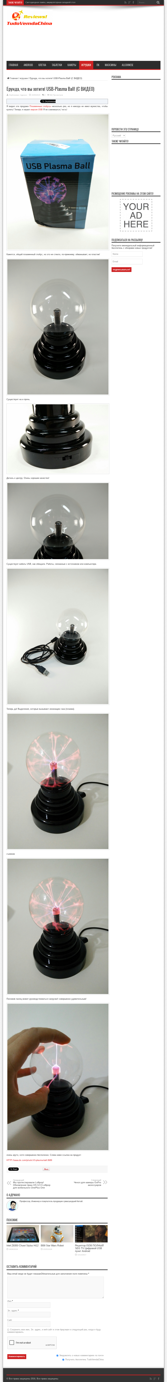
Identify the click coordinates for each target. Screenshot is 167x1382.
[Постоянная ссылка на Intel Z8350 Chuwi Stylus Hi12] (23, 1241)
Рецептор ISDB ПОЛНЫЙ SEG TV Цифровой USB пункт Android (89, 1248)
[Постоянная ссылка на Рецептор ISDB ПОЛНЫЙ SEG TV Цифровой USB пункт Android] (91, 1241)
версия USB (37, 109)
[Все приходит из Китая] (30, 23)
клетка (42, 65)
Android (28, 65)
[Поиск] (158, 2)
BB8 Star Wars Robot (52, 1245)
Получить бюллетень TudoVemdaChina (84, 1359)
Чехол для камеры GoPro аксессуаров (87, 1182)
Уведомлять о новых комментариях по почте (81, 1355)
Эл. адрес (12, 1310)
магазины (110, 65)
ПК (98, 65)
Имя (9, 1301)
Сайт (9, 1320)
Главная (13, 65)
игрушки (86, 65)
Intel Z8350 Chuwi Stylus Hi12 (38, 2)
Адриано (23, 95)
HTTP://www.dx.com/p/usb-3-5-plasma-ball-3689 (29, 1160)
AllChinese (127, 65)
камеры (72, 65)
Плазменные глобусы (40, 106)
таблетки (57, 65)
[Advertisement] (114, 34)
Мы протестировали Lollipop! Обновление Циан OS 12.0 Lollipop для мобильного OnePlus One (31, 1184)
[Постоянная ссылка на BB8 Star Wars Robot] (57, 1241)
